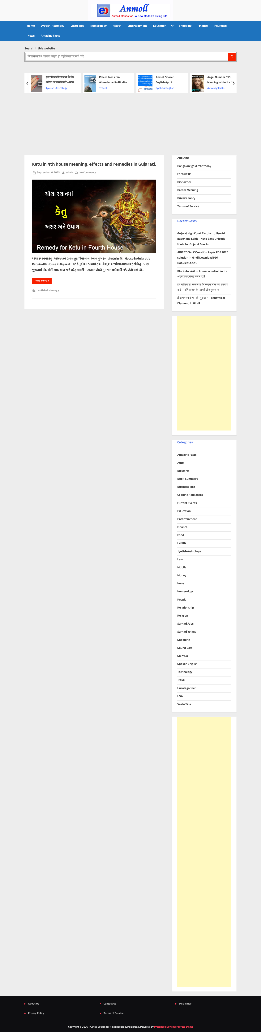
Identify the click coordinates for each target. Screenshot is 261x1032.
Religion (182, 616)
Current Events (187, 503)
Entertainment (137, 26)
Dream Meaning (187, 190)
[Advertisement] (130, 122)
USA (180, 696)
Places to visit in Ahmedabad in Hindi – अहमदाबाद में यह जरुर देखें (113, 80)
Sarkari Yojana (186, 632)
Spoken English (165, 88)
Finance (203, 26)
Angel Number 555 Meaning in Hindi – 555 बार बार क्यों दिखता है (221, 80)
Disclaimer (184, 182)
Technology (184, 672)
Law (180, 559)
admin (69, 172)
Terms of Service (188, 206)
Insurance (220, 26)
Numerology (98, 26)
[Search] (232, 57)
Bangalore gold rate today (194, 166)
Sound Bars (184, 648)
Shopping (185, 26)
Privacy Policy (186, 198)
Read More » (43, 281)
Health (117, 26)
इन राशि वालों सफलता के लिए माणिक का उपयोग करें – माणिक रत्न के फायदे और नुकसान (61, 80)
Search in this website (39, 48)
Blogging (183, 471)
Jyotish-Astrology (52, 26)
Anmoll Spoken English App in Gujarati (165, 80)
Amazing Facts (50, 36)
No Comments (87, 172)
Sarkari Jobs (185, 624)
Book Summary (187, 479)
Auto (180, 463)
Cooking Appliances (190, 495)
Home (31, 26)
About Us (183, 158)
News (31, 36)
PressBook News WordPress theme (173, 1027)
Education (159, 26)
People (181, 599)
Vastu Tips (77, 26)
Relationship (185, 607)
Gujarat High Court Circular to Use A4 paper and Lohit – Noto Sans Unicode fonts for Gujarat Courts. (201, 239)
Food (180, 535)
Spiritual (183, 656)
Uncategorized (186, 688)
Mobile (181, 567)
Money (181, 575)
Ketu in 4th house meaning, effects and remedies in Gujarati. (94, 164)
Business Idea (186, 487)
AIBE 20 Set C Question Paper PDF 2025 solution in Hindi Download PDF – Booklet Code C (202, 258)
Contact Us (184, 174)
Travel (103, 88)
